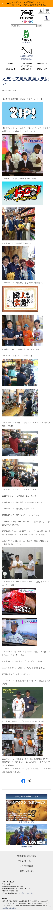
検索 (39, 26)
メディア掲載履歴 (26, 866)
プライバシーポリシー (26, 861)
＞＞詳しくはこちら (25, 893)
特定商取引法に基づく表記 (26, 856)
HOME (10, 63)
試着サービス (42, 69)
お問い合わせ (26, 69)
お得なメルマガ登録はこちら (26, 796)
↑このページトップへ (26, 871)
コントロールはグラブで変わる (26, 65)
